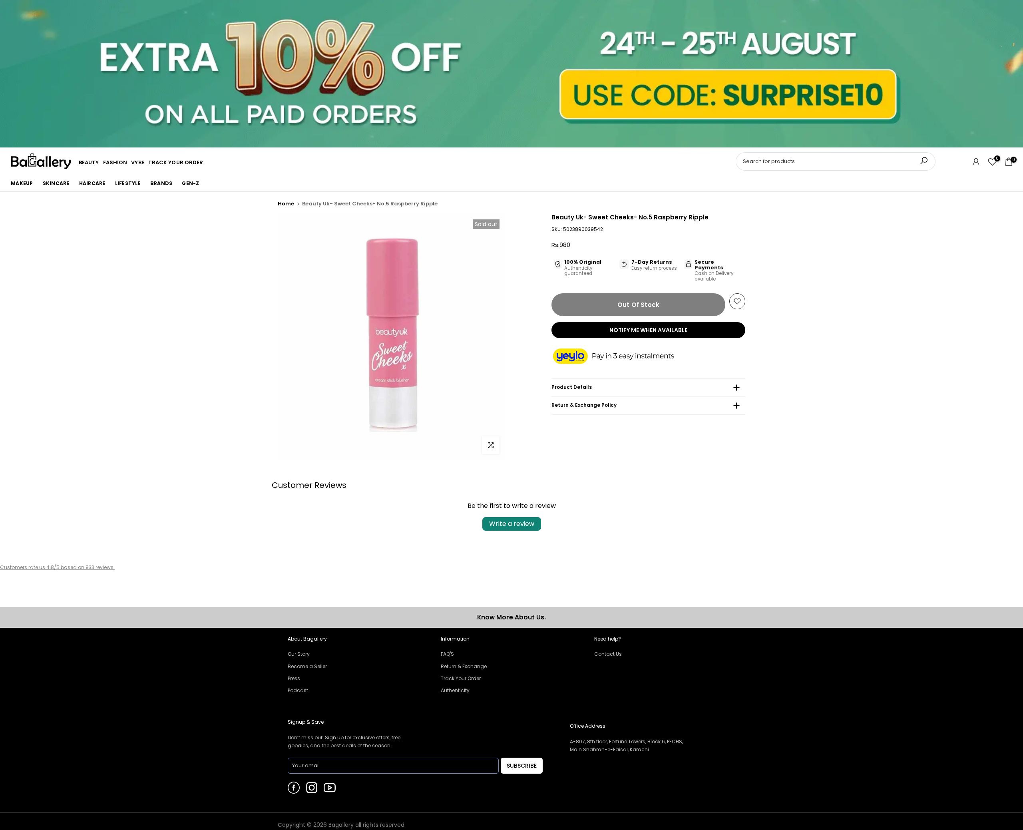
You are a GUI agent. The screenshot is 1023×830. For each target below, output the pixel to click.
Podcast (298, 690)
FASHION (115, 162)
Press (294, 678)
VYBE (137, 162)
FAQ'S (447, 654)
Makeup (22, 183)
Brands (161, 183)
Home (286, 203)
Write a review (511, 523)
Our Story (299, 654)
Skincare (56, 183)
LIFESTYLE (128, 183)
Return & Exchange (464, 666)
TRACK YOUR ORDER (175, 162)
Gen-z (190, 183)
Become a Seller (307, 666)
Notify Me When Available (648, 330)
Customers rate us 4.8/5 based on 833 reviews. (57, 567)
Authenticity (455, 690)
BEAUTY (89, 162)
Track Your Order (461, 678)
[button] (621, 357)
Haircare (92, 183)
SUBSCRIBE (522, 766)
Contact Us (608, 654)
